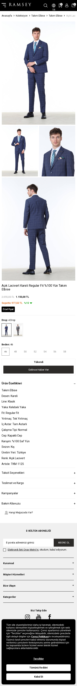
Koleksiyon (22, 15)
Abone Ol (63, 542)
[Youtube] (38, 617)
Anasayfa (7, 15)
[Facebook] (49, 617)
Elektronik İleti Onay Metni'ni (23, 549)
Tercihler (38, 658)
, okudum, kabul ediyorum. (37, 549)
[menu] (4, 5)
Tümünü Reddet (38, 667)
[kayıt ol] (67, 5)
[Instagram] (27, 617)
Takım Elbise (38, 15)
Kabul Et (38, 676)
